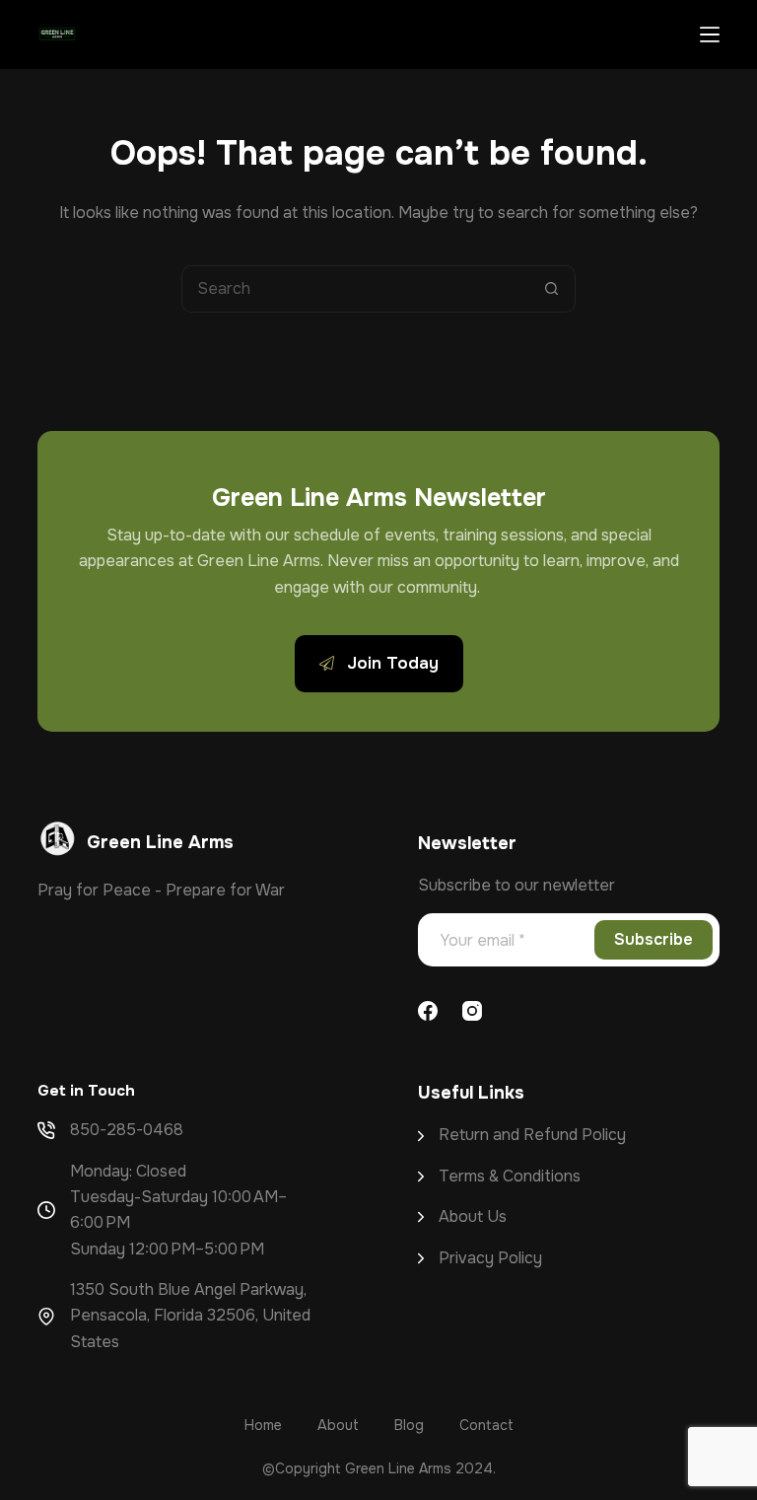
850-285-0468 (126, 1129)
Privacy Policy (490, 1258)
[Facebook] (428, 1011)
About (463, 1216)
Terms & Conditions (510, 1176)
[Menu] (710, 34)
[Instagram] (472, 1011)
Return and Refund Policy (532, 1134)
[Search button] (552, 289)
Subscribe (653, 939)
